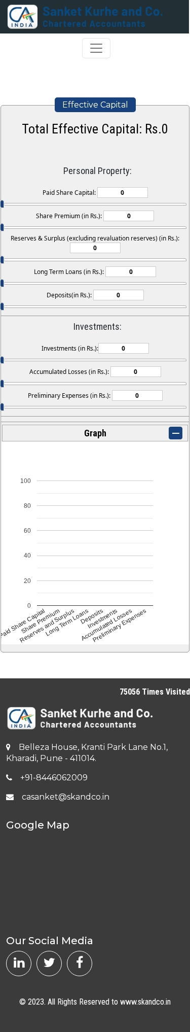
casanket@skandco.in (65, 797)
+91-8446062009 (54, 777)
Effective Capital (95, 105)
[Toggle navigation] (96, 48)
